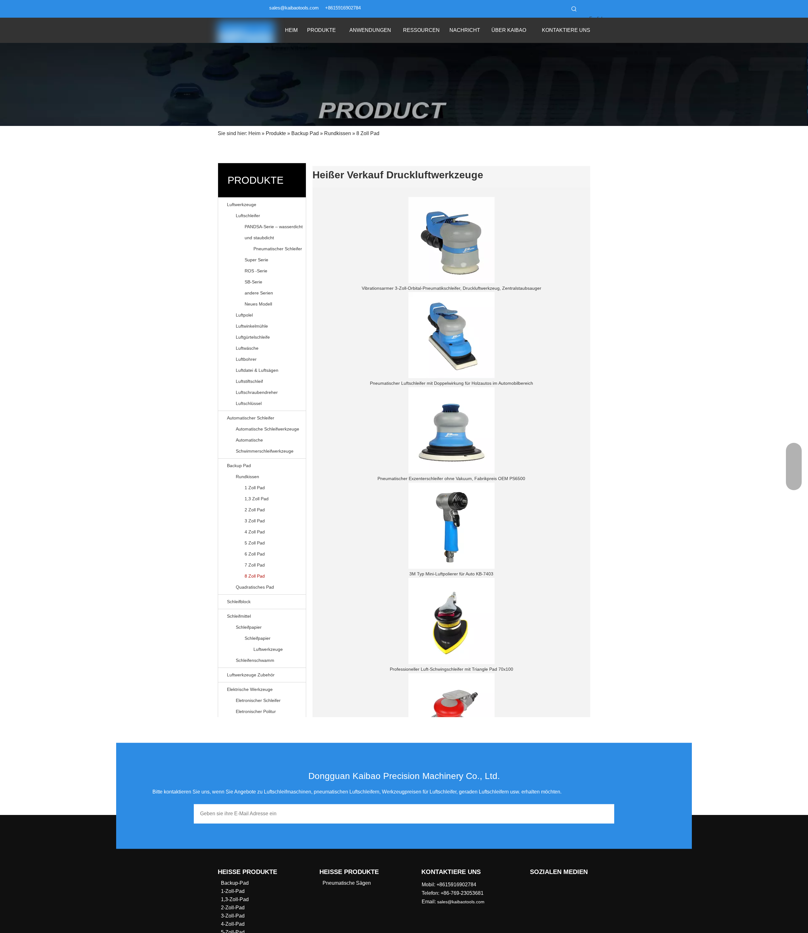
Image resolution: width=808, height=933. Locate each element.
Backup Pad (239, 465)
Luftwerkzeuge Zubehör (251, 674)
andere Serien (259, 292)
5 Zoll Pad (255, 542)
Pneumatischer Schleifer (277, 248)
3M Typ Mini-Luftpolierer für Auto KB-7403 (451, 573)
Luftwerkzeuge (241, 204)
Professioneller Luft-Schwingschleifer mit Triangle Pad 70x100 (451, 669)
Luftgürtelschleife (253, 337)
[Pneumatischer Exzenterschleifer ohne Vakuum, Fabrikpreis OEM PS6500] (451, 430)
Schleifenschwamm (255, 660)
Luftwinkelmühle (252, 326)
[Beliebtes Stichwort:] (574, 9)
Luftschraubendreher (257, 392)
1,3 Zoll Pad (257, 498)
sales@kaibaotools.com (294, 7)
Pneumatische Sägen (347, 883)
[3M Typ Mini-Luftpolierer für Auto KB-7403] (451, 526)
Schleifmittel (239, 616)
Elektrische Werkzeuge (250, 689)
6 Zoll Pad (255, 553)
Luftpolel (244, 315)
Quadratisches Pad (255, 587)
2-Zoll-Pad (233, 907)
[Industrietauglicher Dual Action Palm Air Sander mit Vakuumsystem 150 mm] (451, 716)
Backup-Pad (235, 883)
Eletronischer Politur (256, 711)
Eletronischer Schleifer (258, 700)
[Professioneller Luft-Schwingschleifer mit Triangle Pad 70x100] (451, 621)
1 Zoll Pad (255, 487)
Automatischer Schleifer (250, 417)
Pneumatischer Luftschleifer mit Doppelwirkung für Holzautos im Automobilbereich (451, 383)
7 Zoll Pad (255, 565)
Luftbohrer (246, 359)
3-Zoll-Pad (233, 915)
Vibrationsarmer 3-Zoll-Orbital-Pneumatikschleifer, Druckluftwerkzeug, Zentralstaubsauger (451, 288)
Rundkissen (247, 476)
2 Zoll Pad (255, 509)
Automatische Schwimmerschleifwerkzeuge (265, 445)
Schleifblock (239, 601)
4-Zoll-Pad (233, 924)
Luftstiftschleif (249, 381)
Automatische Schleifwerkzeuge (267, 428)
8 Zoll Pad (255, 576)
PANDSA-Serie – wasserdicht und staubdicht (274, 232)
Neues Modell (258, 303)
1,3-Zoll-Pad (235, 899)
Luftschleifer (248, 215)
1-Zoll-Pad (233, 891)
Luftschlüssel (249, 403)
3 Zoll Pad (255, 520)
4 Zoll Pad (255, 531)
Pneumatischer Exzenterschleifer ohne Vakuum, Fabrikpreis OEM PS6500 (451, 478)
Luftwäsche (247, 348)
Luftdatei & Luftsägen (257, 370)
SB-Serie (253, 281)
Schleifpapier (249, 627)
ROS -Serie (256, 270)
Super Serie (256, 259)
